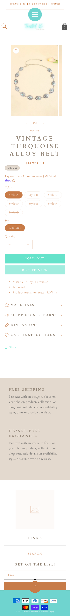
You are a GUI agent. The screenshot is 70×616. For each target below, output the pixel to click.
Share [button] (12, 347)
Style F (54, 204)
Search (35, 554)
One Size (17, 228)
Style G (16, 213)
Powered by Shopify (46, 611)
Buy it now (35, 270)
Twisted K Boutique (30, 611)
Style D (16, 204)
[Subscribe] (35, 586)
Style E (35, 204)
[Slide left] (26, 123)
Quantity (10, 236)
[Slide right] (43, 123)
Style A (16, 195)
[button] (4, 26)
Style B (35, 195)
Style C (55, 195)
